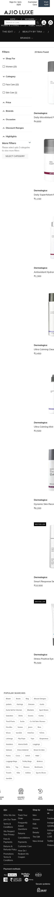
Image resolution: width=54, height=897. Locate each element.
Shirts (20, 716)
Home (35, 828)
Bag (27, 699)
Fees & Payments (7, 840)
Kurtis (42, 704)
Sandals (19, 733)
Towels (8, 773)
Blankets (30, 710)
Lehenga (9, 738)
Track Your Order (22, 817)
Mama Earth (23, 744)
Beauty (36, 832)
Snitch (27, 756)
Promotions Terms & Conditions (8, 857)
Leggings (36, 744)
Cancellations (24, 837)
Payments (22, 842)
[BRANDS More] (32, 37)
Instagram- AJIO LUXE (48, 833)
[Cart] (50, 22)
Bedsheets (39, 767)
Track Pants (10, 721)
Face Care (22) (12, 84)
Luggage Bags (11, 761)
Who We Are (9, 815)
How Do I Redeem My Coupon (23, 853)
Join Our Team (9, 819)
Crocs (18, 756)
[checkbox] (17, 64)
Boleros (40, 761)
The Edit (36, 837)
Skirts (8, 767)
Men (35, 815)
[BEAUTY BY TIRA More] (43, 31)
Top (16, 767)
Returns (21, 833)
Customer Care (25, 846)
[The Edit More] (14, 31)
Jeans (30, 727)
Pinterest (48, 845)
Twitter (48, 841)
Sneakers (9, 744)
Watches (30, 733)
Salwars (9, 750)
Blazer (8, 699)
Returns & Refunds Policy (10, 848)
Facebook (48, 818)
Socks (22, 721)
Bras (39, 727)
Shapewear (43, 738)
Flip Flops (21, 738)
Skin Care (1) (11, 92)
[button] (17, 52)
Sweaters (9, 716)
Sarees (20, 727)
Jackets (8, 704)
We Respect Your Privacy (9, 833)
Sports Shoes (41, 773)
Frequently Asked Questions (22, 825)
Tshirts (41, 733)
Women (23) (11, 66)
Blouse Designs (40, 699)
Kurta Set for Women (14, 710)
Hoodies (9, 727)
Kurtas (41, 716)
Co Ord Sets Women (37, 721)
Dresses (31, 704)
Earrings (20, 704)
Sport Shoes (43, 710)
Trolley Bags (27, 761)
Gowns (30, 716)
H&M (37, 756)
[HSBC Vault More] (45, 25)
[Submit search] (37, 22)
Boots (18, 699)
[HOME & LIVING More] (20, 25)
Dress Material (22, 750)
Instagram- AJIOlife (48, 824)
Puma (8, 756)
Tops (32, 738)
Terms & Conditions (8, 825)
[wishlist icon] (44, 22)
